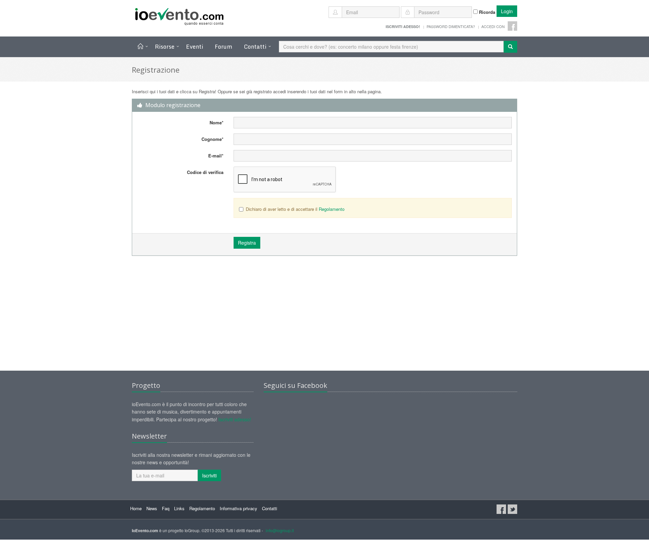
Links (179, 508)
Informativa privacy (238, 508)
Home (136, 508)
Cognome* (212, 139)
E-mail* (215, 155)
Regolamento (331, 209)
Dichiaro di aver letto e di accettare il (295, 209)
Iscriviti (209, 475)
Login (507, 11)
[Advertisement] (324, 316)
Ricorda (486, 12)
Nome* (216, 122)
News (151, 508)
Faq (165, 508)
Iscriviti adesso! (234, 419)
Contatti (255, 46)
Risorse (164, 46)
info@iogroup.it (280, 530)
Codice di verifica (205, 172)
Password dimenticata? (451, 26)
